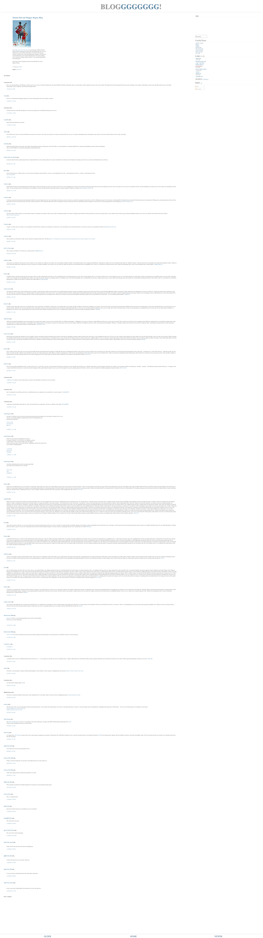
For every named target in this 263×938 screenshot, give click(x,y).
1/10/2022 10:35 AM (11, 608)
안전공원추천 (65, 392)
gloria (5, 170)
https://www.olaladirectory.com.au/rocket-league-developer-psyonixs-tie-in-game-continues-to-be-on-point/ (72, 238)
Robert (5, 274)
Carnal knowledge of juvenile (74, 695)
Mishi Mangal (7, 719)
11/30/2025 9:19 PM (11, 849)
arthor (5, 668)
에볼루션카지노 (39, 250)
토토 (8, 471)
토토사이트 (88, 354)
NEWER (218, 936)
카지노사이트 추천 (8, 758)
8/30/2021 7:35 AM (11, 342)
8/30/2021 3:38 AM (11, 282)
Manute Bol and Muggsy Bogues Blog (27, 17)
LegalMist (6, 119)
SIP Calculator (18, 735)
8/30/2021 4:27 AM (11, 312)
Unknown (6, 184)
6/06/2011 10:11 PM (11, 150)
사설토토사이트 (10, 380)
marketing (6, 143)
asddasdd (6, 499)
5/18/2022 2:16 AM (11, 649)
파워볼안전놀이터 (158, 264)
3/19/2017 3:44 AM (11, 217)
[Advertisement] (203, 26)
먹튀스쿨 (150, 658)
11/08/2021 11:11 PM (11, 429)
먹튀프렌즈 (88, 526)
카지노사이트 (10, 422)
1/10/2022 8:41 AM (11, 560)
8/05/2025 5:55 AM (11, 751)
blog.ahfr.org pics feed (201, 61)
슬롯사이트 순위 (8, 856)
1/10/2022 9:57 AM (11, 580)
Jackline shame (7, 602)
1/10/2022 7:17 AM (11, 515)
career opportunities (11, 174)
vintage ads (198, 73)
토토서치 (136, 513)
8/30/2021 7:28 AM (11, 327)
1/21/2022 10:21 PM (11, 637)
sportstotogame (7, 413)
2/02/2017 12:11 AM (11, 190)
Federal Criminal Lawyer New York (14, 709)
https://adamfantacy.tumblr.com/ (86, 188)
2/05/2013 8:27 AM (11, 164)
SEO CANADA (7, 248)
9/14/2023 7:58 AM (11, 673)
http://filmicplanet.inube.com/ (109, 226)
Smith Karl (6, 260)
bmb (5, 522)
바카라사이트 (10, 423)
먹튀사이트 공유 (8, 782)
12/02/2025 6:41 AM (11, 891)
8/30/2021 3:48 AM (11, 297)
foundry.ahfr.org (199, 64)
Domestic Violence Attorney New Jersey (74, 671)
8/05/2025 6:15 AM (11, 763)
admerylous (198, 58)
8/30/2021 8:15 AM (11, 370)
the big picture (199, 66)
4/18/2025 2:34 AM (11, 739)
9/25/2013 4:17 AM (11, 177)
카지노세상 (98, 577)
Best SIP (69, 721)
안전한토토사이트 (41, 324)
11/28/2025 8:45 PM (11, 823)
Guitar (5, 131)
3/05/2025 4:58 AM (11, 712)
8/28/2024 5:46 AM (11, 685)
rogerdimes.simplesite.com (127, 201)
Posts (197, 86)
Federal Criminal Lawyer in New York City (16, 708)
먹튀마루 (25, 592)
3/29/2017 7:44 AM (11, 229)
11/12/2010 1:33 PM (11, 113)
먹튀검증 (98, 309)
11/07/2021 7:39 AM (11, 382)
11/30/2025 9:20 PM (11, 876)
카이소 (162, 558)
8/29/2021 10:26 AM (11, 253)
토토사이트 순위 (8, 746)
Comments (198, 89)
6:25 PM (20, 67)
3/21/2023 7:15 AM (11, 661)
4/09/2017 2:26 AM (11, 241)
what (20, 69)
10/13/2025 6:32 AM (11, 787)
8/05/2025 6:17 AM (11, 775)
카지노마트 (28, 544)
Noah (5, 96)
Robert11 (6, 304)
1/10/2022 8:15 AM (11, 529)
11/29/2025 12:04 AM (11, 835)
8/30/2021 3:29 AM (11, 267)
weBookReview (199, 76)
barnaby (6, 704)
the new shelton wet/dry (201, 69)
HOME (133, 936)
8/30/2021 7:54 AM (11, 357)
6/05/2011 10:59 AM (11, 137)
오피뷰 (23, 682)
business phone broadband (10, 157)
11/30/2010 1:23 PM (11, 125)
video (17, 69)
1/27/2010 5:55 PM (11, 89)
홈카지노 (9, 425)
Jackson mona (7, 289)
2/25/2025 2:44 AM (11, 697)
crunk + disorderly (200, 63)
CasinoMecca (7, 644)
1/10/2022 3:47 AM (11, 492)
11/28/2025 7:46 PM (11, 799)
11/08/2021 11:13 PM (11, 454)
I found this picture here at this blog (20, 50)
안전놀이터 (127, 294)
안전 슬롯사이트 (8, 818)
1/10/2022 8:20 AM (11, 547)
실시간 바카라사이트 (9, 830)
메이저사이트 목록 (8, 615)
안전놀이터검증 (44, 279)
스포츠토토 (9, 448)
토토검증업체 (65, 404)
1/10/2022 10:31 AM (11, 595)
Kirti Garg (6, 732)
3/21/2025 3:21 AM (11, 725)
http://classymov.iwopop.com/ (13, 215)
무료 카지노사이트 (8, 842)
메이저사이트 (123, 368)
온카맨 (80, 606)
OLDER (47, 936)
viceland (197, 72)
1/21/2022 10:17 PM (11, 625)
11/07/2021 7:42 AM (11, 394)
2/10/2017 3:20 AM (11, 204)
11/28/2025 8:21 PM (11, 811)
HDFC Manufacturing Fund (15, 721)
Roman (5, 484)
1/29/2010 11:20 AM (11, 101)
